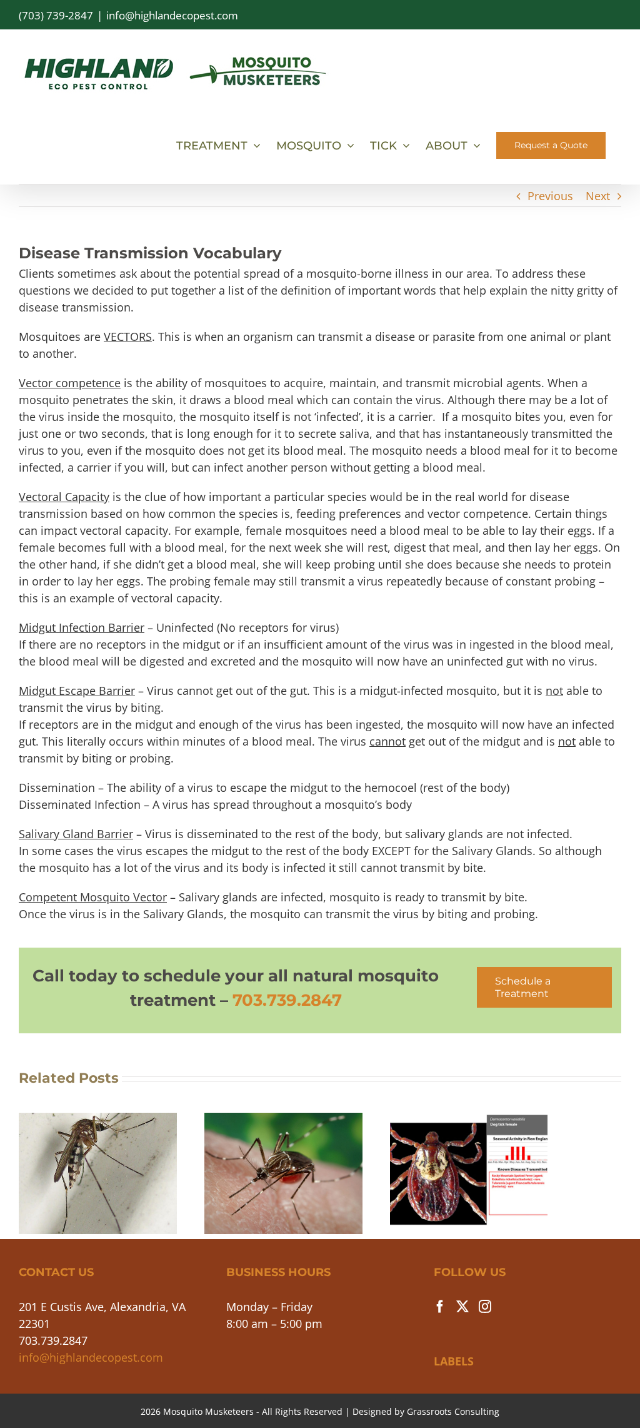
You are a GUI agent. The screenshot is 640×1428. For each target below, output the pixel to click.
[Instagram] (485, 1306)
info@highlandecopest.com (172, 15)
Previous (550, 195)
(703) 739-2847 (56, 15)
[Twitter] (462, 1306)
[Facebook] (440, 1306)
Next (598, 195)
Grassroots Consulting (453, 1411)
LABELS (454, 1361)
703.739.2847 (287, 1000)
